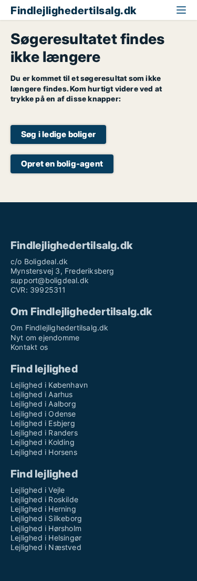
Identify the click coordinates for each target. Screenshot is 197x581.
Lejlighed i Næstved (46, 547)
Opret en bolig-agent (62, 164)
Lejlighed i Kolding (43, 442)
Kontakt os (29, 347)
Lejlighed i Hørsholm (46, 528)
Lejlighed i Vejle (38, 489)
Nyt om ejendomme (45, 337)
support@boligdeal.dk (50, 280)
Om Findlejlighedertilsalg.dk (60, 327)
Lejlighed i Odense (43, 413)
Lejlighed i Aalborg (43, 403)
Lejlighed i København (49, 384)
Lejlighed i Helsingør (46, 537)
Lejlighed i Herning (43, 508)
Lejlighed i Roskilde (44, 499)
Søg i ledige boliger (58, 134)
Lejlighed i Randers (44, 432)
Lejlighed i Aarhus (42, 394)
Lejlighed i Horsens (44, 452)
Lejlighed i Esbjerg (43, 423)
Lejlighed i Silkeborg (46, 518)
